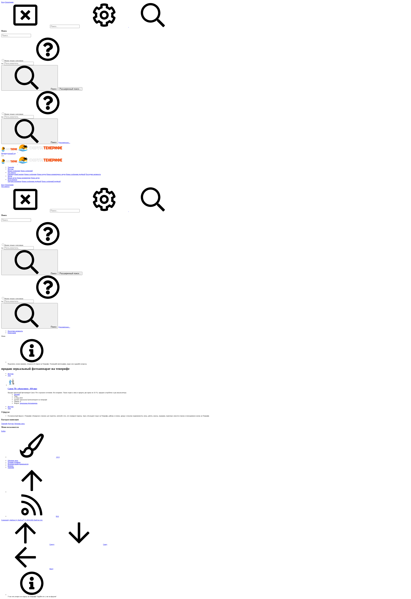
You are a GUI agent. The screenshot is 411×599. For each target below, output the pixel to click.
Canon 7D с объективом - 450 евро (22, 389)
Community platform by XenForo (22, 520)
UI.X (58, 457)
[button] (48, 61)
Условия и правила (14, 462)
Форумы (11, 423)
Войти (3, 431)
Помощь (10, 466)
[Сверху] (32, 492)
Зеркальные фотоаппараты (28, 403)
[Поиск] (104, 26)
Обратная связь (19, 423)
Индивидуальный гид (8, 153)
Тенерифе (4, 423)
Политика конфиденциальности (18, 464)
